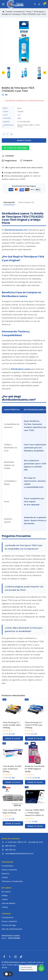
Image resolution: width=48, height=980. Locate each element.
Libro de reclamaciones (12, 929)
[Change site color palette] (8, 974)
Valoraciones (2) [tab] (26, 202)
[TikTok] (21, 956)
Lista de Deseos (8, 903)
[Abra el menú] (3, 4)
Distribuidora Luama (20, 369)
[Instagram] (15, 956)
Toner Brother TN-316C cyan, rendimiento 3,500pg (12, 769)
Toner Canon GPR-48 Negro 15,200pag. (12, 811)
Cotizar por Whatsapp (16, 148)
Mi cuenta (6, 892)
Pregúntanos (11, 160)
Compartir (28, 160)
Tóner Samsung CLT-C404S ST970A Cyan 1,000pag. (34, 725)
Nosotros (5, 873)
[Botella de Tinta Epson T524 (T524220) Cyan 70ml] (24, 41)
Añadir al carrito (24, 140)
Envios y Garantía (9, 870)
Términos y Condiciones (12, 881)
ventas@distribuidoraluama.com (19, 853)
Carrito (5, 899)
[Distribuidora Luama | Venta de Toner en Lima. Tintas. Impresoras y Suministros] (15, 4)
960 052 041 (10, 846)
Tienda (5, 877)
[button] (9, 73)
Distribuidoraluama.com (16, 230)
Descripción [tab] (9, 202)
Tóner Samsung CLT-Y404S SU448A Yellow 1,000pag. (12, 725)
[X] (9, 956)
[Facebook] (4, 956)
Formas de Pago (9, 925)
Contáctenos (7, 866)
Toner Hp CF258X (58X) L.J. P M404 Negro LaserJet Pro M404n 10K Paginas (34, 813)
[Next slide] (44, 72)
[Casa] (3, 11)
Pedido (5, 895)
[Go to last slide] (3, 72)
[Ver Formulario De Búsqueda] (35, 4)
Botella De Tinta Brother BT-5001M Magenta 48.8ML (35, 769)
